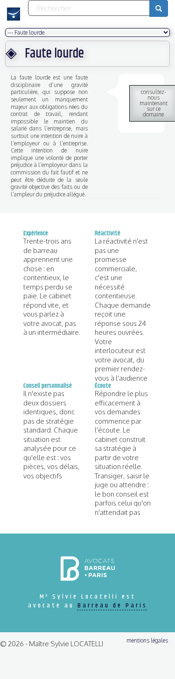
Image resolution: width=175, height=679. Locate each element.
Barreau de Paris (112, 605)
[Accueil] (14, 14)
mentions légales (147, 640)
